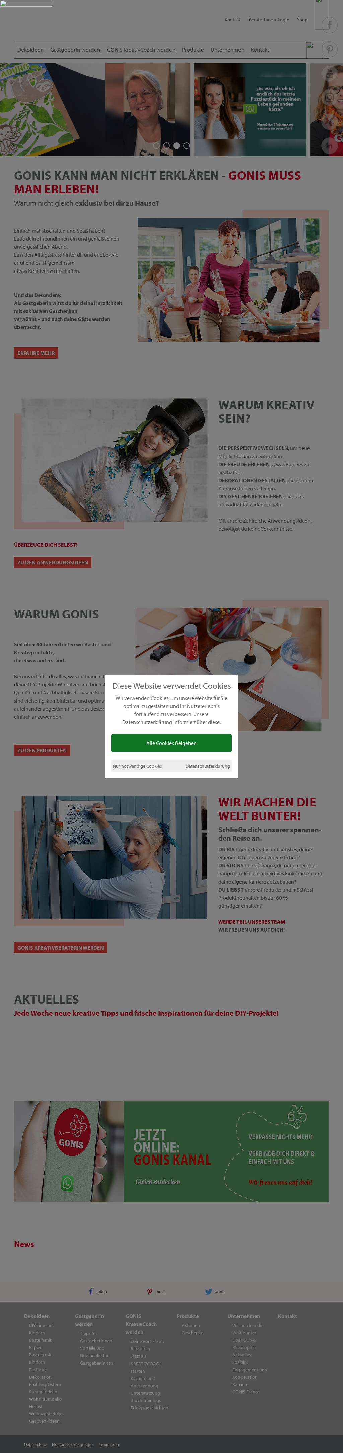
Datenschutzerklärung (208, 766)
